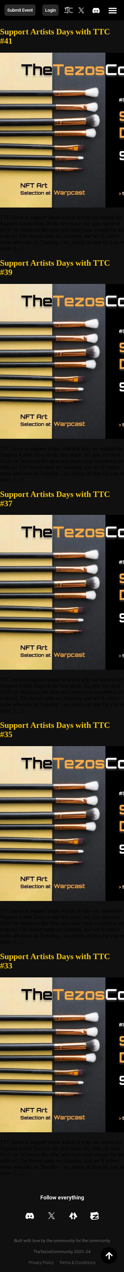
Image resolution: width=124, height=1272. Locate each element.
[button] (113, 10)
